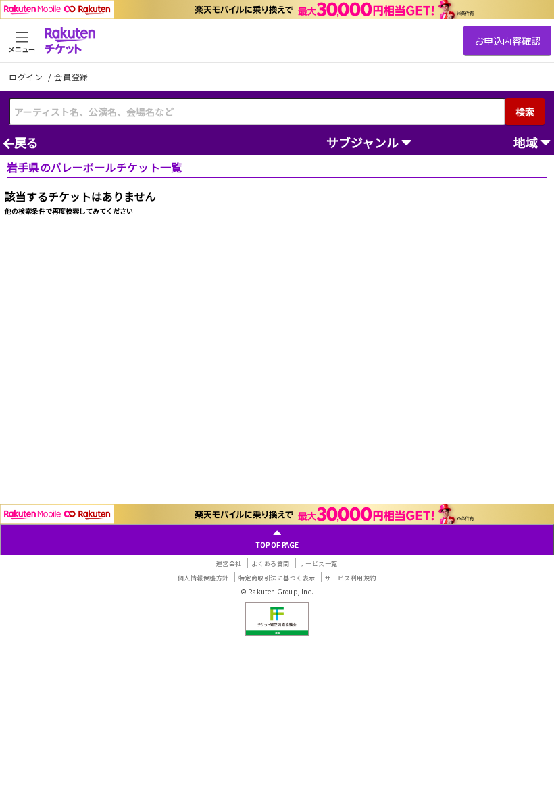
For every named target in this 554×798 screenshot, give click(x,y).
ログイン (27, 77)
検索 (524, 111)
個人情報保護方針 (203, 577)
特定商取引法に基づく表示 (277, 577)
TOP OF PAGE (277, 545)
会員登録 (71, 77)
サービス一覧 (318, 563)
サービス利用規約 (350, 577)
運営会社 (229, 563)
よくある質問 (270, 563)
